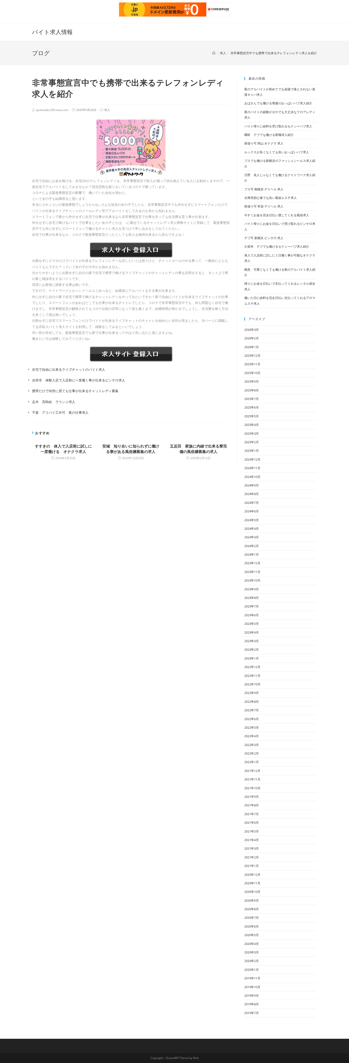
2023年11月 (252, 572)
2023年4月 (251, 632)
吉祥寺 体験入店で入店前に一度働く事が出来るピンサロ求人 (78, 380)
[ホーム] (213, 53)
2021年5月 (251, 831)
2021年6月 (251, 822)
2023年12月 (252, 563)
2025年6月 (251, 407)
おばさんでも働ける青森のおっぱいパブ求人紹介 (278, 103)
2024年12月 (252, 459)
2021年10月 (252, 788)
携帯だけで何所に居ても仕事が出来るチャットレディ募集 (75, 391)
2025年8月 (251, 390)
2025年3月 (251, 433)
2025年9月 (251, 381)
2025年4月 (251, 425)
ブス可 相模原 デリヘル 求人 (263, 189)
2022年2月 (251, 753)
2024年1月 (251, 554)
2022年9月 (251, 693)
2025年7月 (251, 399)
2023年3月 (251, 641)
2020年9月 (251, 900)
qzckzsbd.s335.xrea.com (52, 110)
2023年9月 (251, 589)
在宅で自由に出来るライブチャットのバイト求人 (68, 369)
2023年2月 (251, 649)
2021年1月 (251, 866)
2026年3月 (251, 329)
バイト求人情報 (52, 32)
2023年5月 (251, 623)
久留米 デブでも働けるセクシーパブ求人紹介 (276, 246)
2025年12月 (252, 355)
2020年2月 (251, 961)
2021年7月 (251, 814)
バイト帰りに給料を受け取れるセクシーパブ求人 (278, 126)
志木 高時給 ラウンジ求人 (53, 401)
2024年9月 (251, 485)
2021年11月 (252, 779)
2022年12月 (252, 667)
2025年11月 (252, 364)
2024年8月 (251, 494)
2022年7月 (251, 710)
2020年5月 (251, 935)
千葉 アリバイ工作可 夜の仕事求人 (60, 412)
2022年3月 (251, 745)
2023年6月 (251, 615)
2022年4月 (251, 736)
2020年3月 (251, 952)
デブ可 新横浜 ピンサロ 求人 (263, 238)
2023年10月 (252, 580)
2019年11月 (252, 978)
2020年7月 (251, 917)
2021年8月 (251, 805)
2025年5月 (251, 416)
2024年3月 (251, 537)
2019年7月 (251, 1013)
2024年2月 (251, 546)
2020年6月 (251, 926)
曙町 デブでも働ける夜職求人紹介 (269, 135)
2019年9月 (251, 995)
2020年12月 (252, 874)
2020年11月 (252, 883)
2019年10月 (252, 987)
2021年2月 (251, 857)
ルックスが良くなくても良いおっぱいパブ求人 (276, 152)
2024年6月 (251, 511)
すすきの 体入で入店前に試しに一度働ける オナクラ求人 (63, 448)
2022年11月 (252, 675)
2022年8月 (251, 701)
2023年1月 (251, 658)
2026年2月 (251, 338)
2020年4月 (251, 944)
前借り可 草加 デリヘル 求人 (263, 206)
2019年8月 (251, 1004)
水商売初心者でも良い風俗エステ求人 (270, 198)
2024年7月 (251, 502)
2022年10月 (252, 684)
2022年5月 (251, 727)
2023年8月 (251, 598)
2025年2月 (251, 442)
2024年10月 (252, 477)
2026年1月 (251, 347)
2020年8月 (251, 909)
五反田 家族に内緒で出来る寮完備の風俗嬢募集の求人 (198, 448)
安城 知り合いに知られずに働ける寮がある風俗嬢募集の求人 (130, 448)
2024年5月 (251, 520)
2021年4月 (251, 840)
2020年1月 (251, 969)
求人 (107, 110)
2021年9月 (251, 796)
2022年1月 (251, 762)
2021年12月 (252, 771)
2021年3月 (251, 848)
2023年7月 (251, 606)
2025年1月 (251, 450)
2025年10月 (252, 373)
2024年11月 (252, 468)
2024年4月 (251, 528)
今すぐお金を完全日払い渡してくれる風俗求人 (276, 215)
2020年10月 (252, 892)
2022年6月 (251, 719)
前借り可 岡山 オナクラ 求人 (263, 143)
